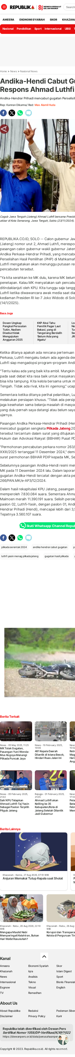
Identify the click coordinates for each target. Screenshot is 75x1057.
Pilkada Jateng (58, 428)
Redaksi (33, 1010)
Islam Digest (64, 971)
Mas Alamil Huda (45, 104)
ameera (8, 19)
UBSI (68, 28)
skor (53, 19)
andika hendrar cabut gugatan (50, 547)
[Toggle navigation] (4, 7)
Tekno (32, 982)
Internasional (53, 28)
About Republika (10, 1010)
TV (2, 992)
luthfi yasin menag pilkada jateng (19, 556)
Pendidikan (24, 28)
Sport (38, 28)
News (13, 71)
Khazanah (6, 971)
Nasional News (28, 71)
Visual (32, 987)
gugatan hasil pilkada (56, 556)
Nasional (8, 28)
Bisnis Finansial (65, 982)
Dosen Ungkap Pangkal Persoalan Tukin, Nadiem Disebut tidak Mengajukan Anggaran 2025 (14, 331)
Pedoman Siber (65, 1010)
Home (3, 71)
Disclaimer (6, 1016)
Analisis (33, 976)
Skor (59, 965)
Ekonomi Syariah (32, 19)
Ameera (5, 965)
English (60, 987)
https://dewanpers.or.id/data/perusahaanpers (31, 1036)
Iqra (30, 971)
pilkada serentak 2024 (14, 547)
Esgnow (5, 987)
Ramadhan (34, 992)
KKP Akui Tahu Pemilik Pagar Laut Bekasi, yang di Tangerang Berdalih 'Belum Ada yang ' (49, 331)
